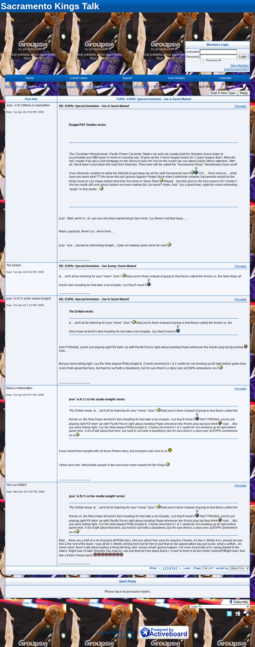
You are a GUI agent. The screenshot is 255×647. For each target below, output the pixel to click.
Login (243, 56)
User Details (176, 78)
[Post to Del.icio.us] (246, 613)
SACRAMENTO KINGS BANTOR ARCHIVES (119, 86)
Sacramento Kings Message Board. (61, 86)
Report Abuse (126, 637)
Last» (187, 568)
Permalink (241, 106)
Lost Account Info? (236, 69)
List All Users (78, 78)
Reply (244, 93)
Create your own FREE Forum (114, 632)
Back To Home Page (19, 86)
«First (153, 568)
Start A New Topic (223, 93)
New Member (240, 65)
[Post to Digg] (238, 613)
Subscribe (241, 602)
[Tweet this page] (229, 613)
